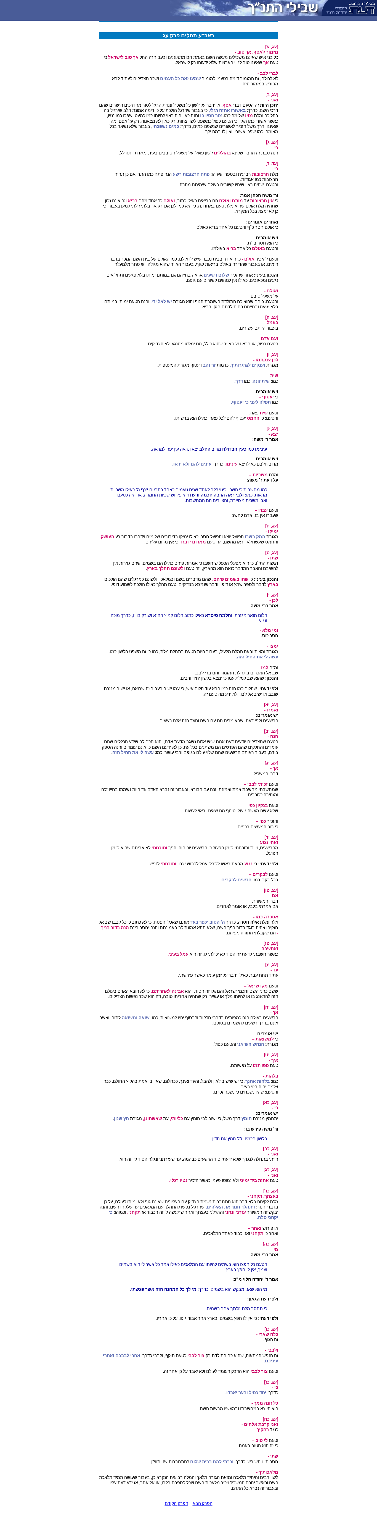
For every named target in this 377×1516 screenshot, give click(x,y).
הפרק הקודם (176, 1503)
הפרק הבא (203, 1503)
